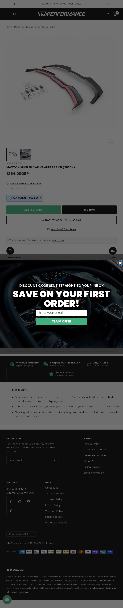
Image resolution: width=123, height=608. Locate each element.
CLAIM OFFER (61, 321)
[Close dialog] (120, 263)
